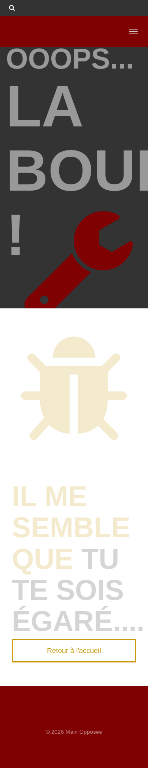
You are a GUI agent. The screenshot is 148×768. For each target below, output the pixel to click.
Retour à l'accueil (74, 651)
